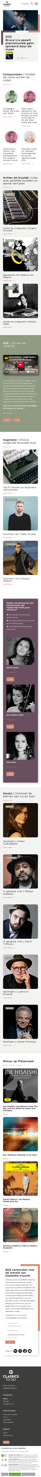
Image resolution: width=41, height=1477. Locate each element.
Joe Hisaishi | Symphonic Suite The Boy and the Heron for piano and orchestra (20, 1108)
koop (25, 58)
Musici (5, 1399)
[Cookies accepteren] (2, 1455)
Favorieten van (8, 1435)
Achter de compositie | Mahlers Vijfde (19, 322)
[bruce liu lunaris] (9, 55)
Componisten (7, 1395)
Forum (6, 1442)
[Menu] (35, 4)
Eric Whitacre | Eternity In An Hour (20, 1155)
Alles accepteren (15, 1474)
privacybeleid (13, 1337)
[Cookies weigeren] (5, 1455)
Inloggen (25, 4)
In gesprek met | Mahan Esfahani (18, 892)
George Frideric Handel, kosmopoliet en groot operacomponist (29, 155)
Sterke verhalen (8, 1422)
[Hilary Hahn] (20, 746)
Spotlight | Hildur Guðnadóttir (14, 842)
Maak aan (10, 1342)
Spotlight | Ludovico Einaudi (16, 993)
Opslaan (4, 1474)
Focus (5, 1417)
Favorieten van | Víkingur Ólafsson (16, 579)
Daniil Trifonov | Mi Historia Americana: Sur (16, 1200)
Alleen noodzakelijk (28, 1474)
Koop (5, 1114)
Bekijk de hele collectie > (13, 1065)
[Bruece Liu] (20, 20)
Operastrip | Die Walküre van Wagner (18, 276)
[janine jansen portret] (20, 651)
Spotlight (6, 1401)
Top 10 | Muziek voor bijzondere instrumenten (19, 488)
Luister (18, 58)
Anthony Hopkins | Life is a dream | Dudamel (20, 1247)
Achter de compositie (10, 1414)
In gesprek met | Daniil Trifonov (17, 942)
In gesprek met (8, 1404)
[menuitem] (31, 4)
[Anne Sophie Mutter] (20, 698)
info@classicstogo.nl (9, 1388)
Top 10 (5, 1433)
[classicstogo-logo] (7, 4)
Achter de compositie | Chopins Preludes (20, 229)
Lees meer (8, 117)
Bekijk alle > (8, 84)
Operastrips (7, 1420)
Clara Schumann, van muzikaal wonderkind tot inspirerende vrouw (10, 155)
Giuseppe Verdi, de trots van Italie (11, 110)
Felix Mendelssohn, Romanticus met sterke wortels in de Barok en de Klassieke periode (29, 115)
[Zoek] (31, 4)
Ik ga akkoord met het (16, 1336)
